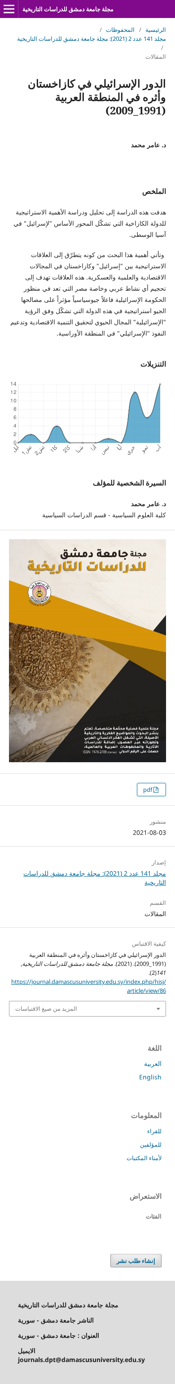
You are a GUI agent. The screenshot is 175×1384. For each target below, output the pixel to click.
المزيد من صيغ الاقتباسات (46, 1008)
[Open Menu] (9, 9)
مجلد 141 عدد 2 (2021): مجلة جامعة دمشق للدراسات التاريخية (91, 39)
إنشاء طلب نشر (136, 1261)
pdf (148, 790)
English (150, 1077)
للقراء (154, 1131)
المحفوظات (120, 30)
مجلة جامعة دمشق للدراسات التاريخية (68, 9)
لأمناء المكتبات (144, 1158)
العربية (153, 1063)
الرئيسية (155, 30)
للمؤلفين (151, 1144)
